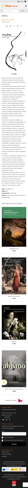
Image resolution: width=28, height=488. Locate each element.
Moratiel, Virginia (8, 20)
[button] (26, 6)
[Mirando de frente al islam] (14, 275)
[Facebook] (3, 419)
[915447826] (3, 417)
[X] (9, 419)
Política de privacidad (6, 454)
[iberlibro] (20, 400)
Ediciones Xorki (5, 22)
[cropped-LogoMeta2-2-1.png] (9, 6)
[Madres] (14, 32)
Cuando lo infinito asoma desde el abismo (14, 389)
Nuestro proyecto (6, 452)
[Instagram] (6, 419)
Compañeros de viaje (14, 248)
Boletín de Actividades (8, 437)
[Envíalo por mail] (7, 26)
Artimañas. (14, 341)
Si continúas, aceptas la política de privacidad (13, 440)
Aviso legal (4, 456)
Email (3, 431)
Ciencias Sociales (9, 195)
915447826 (7, 417)
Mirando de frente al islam (14, 296)
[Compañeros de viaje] (14, 227)
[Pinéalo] (17, 26)
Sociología (7, 197)
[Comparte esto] (10, 26)
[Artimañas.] (14, 322)
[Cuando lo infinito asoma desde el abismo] (14, 368)
